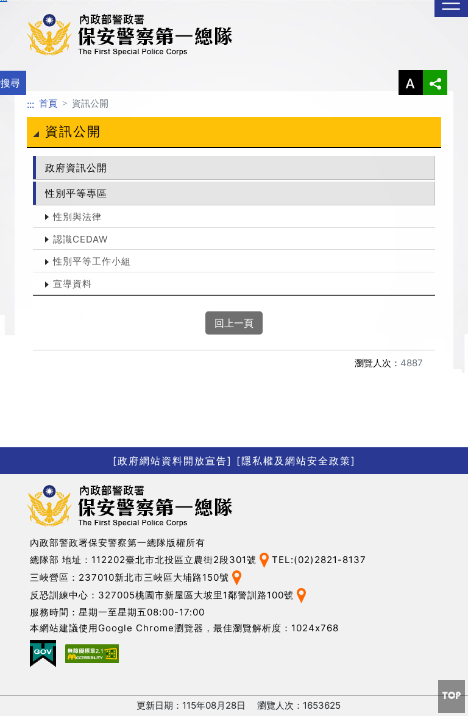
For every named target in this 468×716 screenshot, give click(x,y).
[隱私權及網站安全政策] (296, 461)
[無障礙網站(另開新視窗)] (92, 653)
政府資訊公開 (76, 167)
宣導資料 (72, 283)
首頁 (48, 103)
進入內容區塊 (29, 7)
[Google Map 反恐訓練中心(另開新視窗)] (301, 594)
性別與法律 (77, 216)
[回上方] (451, 696)
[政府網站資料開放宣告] (172, 461)
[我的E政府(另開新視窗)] (43, 653)
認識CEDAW (80, 239)
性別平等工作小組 (92, 261)
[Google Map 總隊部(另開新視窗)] (264, 559)
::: (30, 104)
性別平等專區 (76, 193)
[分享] (435, 82)
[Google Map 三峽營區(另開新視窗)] (236, 577)
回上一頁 (234, 323)
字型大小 (411, 82)
